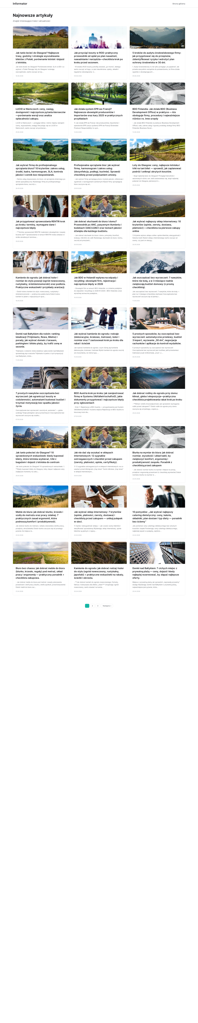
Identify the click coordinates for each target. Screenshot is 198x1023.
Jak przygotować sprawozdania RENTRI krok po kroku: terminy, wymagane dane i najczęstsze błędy (40, 224)
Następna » (107, 606)
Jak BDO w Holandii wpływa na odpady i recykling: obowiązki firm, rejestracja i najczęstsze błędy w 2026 (96, 280)
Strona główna (178, 4)
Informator (20, 3)
